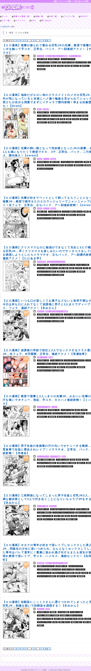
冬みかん (41, 311)
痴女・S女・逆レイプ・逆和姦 (56, 56)
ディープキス (81, 62)
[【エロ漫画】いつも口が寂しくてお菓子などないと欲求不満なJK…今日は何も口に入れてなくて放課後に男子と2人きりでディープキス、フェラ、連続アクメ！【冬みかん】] (16, 325)
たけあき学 (41, 262)
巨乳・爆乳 (63, 268)
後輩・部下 (54, 162)
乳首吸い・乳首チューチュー (71, 615)
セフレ (46, 208)
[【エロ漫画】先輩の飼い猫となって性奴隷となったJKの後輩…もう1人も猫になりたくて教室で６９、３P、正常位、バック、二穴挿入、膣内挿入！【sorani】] (16, 173)
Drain (39, 109)
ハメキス (67, 116)
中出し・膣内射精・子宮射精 (48, 615)
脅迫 (63, 456)
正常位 (60, 66)
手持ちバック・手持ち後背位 (63, 573)
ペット (46, 159)
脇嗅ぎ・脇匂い (78, 413)
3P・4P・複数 (43, 506)
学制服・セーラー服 (45, 516)
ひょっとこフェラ (68, 59)
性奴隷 (53, 159)
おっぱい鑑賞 (63, 612)
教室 (53, 66)
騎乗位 (40, 625)
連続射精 (41, 69)
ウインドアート (43, 456)
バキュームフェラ (44, 573)
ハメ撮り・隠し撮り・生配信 (48, 119)
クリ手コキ (80, 569)
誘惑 (47, 609)
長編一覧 (39, 16)
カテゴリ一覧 (69, 16)
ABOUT (84, 16)
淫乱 (85, 268)
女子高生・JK (53, 59)
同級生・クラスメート (46, 566)
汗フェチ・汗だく (44, 413)
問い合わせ (46, 20)
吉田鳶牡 (41, 563)
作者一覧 (53, 16)
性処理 (45, 109)
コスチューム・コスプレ (56, 262)
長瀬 (50, 357)
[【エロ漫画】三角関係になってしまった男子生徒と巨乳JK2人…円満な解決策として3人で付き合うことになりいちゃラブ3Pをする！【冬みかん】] (16, 520)
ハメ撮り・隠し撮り (80, 116)
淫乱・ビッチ (42, 357)
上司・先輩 (42, 59)
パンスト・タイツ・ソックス (63, 512)
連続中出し (84, 66)
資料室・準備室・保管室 (66, 463)
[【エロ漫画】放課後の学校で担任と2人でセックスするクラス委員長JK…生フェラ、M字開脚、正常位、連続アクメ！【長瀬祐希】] (16, 371)
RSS (33, 20)
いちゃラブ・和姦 (44, 407)
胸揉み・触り (71, 519)
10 (34, 41)
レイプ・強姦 (55, 456)
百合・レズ (48, 519)
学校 (62, 119)
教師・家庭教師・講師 (46, 460)
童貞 (67, 66)
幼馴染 (53, 612)
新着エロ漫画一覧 (21, 16)
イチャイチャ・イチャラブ (74, 360)
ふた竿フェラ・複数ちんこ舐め (49, 62)
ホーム (5, 16)
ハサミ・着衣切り (44, 512)
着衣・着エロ (59, 519)
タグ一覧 (6, 20)
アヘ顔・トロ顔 (68, 62)
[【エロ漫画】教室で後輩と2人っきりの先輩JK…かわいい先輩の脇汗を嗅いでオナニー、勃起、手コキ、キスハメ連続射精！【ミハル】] (16, 421)
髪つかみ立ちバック (45, 169)
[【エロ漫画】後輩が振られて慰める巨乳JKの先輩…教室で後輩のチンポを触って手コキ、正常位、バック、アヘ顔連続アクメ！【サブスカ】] (16, 70)
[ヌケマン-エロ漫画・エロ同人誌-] (17, 5)
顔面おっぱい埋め (64, 122)
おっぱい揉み (81, 112)
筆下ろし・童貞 (74, 56)
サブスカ (41, 56)
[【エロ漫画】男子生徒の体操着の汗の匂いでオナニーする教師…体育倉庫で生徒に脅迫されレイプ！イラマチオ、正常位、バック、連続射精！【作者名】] (16, 470)
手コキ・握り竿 (43, 66)
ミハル (54, 407)
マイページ (20, 20)
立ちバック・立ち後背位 (54, 165)
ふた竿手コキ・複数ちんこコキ (49, 569)
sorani (40, 159)
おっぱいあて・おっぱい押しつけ (62, 112)
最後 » (47, 41)
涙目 (39, 519)
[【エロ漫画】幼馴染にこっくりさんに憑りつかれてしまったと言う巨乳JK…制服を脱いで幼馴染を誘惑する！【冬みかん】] (16, 623)
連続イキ (75, 66)
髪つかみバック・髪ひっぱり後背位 (50, 218)
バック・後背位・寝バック (72, 211)
